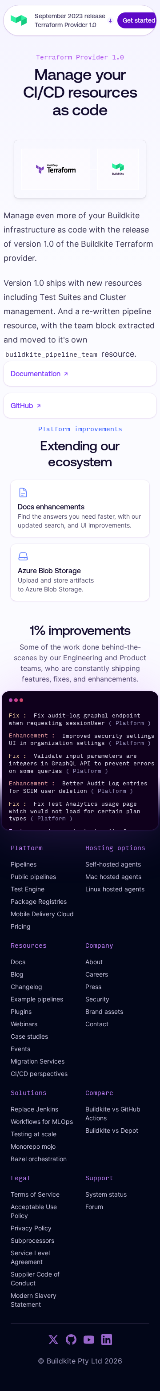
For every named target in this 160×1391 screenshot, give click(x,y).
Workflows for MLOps (42, 1121)
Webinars (24, 1024)
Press (93, 986)
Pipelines (23, 864)
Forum (94, 1206)
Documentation (39, 374)
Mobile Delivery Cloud (42, 914)
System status (106, 1194)
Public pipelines (33, 876)
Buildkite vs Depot (111, 1130)
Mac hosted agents (113, 876)
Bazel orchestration (39, 1158)
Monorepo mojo (33, 1146)
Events (20, 1048)
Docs (18, 961)
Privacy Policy (31, 1228)
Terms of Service (35, 1194)
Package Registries (39, 901)
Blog (17, 974)
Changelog (26, 986)
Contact (96, 1024)
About (94, 961)
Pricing (21, 926)
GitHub (26, 406)
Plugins (21, 1011)
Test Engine (27, 889)
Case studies (29, 1036)
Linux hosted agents (114, 889)
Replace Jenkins (34, 1109)
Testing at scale (33, 1134)
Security (97, 999)
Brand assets (104, 1011)
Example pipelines (37, 999)
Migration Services (37, 1061)
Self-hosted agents (113, 864)
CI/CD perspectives (39, 1073)
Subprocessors (32, 1240)
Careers (96, 974)
